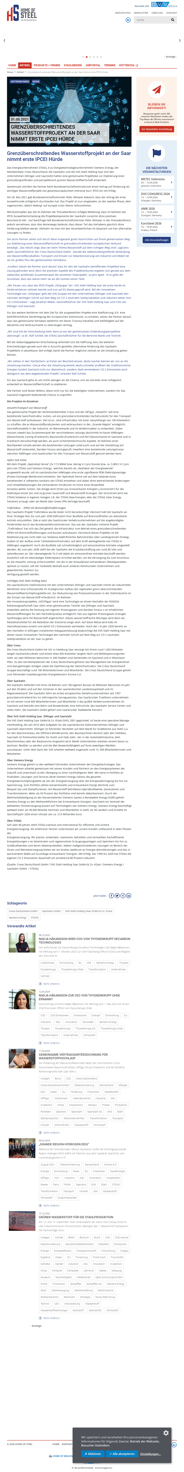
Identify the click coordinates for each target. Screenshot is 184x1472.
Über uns (157, 12)
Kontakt (171, 12)
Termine (109, 65)
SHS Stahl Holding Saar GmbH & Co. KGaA (88, 911)
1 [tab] (83, 57)
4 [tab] (94, 57)
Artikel (25, 65)
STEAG (35, 917)
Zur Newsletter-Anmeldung (157, 129)
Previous (4, 40)
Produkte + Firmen (47, 65)
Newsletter (141, 12)
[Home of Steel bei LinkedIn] (128, 19)
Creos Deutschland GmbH (23, 911)
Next (179, 40)
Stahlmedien (73, 65)
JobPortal (92, 65)
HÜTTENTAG (127, 65)
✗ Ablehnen (93, 1454)
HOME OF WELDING (63, 1456)
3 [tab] (90, 57)
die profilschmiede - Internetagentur (93, 1467)
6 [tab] (101, 57)
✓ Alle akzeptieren (122, 1454)
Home (12, 65)
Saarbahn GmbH (51, 911)
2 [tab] (86, 57)
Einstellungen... (150, 1454)
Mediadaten (122, 12)
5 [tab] (97, 57)
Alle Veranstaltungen (156, 240)
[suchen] (172, 20)
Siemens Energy (17, 917)
